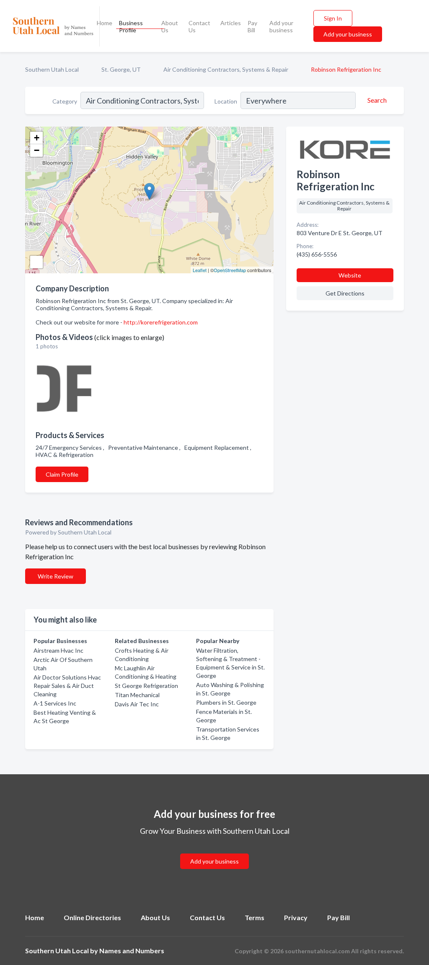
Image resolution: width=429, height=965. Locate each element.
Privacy (296, 917)
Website (350, 275)
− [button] (36, 150)
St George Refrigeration (146, 685)
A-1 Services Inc (55, 703)
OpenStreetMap (230, 270)
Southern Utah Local (52, 69)
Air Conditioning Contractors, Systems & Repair (225, 69)
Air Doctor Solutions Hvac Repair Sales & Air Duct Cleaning (67, 686)
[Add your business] (214, 851)
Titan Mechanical (137, 694)
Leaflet (200, 270)
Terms (254, 917)
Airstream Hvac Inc (58, 650)
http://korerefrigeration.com (161, 322)
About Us (169, 26)
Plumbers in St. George (226, 702)
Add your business (281, 26)
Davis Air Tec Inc (137, 704)
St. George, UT (121, 69)
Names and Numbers (131, 951)
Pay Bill (252, 26)
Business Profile (131, 26)
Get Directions (345, 293)
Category (64, 101)
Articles (230, 22)
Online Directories (92, 917)
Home (104, 22)
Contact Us (199, 26)
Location (225, 101)
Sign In (333, 18)
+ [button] (36, 137)
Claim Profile (62, 474)
